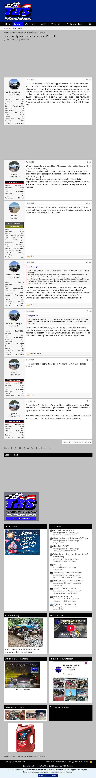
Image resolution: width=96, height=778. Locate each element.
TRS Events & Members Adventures (65, 593)
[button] (37, 24)
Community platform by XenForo (42, 766)
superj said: (31, 316)
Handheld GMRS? (61, 546)
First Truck (58, 564)
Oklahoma (20, 191)
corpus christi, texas (17, 236)
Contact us (50, 762)
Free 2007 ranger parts (63, 596)
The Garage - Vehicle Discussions (64, 561)
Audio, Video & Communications (64, 551)
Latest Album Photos (14, 707)
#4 (90, 262)
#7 (90, 401)
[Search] (90, 24)
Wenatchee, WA (18, 106)
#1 (90, 80)
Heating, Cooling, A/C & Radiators (65, 535)
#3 (90, 203)
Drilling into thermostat (63, 530)
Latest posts (55, 526)
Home (8, 24)
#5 (90, 311)
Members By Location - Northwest (68, 580)
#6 (90, 360)
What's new (30, 24)
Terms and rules (60, 762)
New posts (7, 28)
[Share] (87, 79)
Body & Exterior (58, 543)
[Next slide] (43, 715)
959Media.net (68, 766)
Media (43, 24)
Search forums (18, 28)
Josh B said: (31, 267)
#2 (90, 162)
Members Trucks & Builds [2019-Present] (67, 577)
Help (81, 762)
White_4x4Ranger (12, 40)
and (35, 353)
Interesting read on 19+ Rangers (67, 572)
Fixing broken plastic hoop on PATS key (70, 538)
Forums (17, 24)
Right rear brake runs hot (64, 604)
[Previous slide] (8, 715)
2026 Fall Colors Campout (64, 588)
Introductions (58, 569)
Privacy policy (73, 762)
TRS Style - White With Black (15, 762)
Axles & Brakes (58, 609)
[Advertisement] (48, 58)
